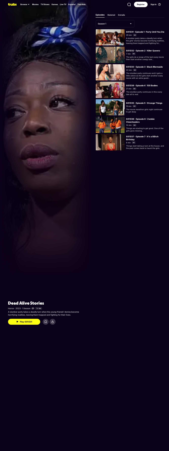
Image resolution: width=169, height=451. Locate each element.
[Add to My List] (46, 322)
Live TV (63, 4)
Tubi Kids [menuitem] (81, 4)
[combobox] (115, 23)
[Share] (53, 322)
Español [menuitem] (71, 4)
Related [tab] (111, 15)
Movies (35, 4)
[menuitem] (25, 4)
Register (141, 4)
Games (54, 4)
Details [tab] (121, 15)
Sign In (154, 4)
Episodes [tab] (100, 15)
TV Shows (45, 4)
